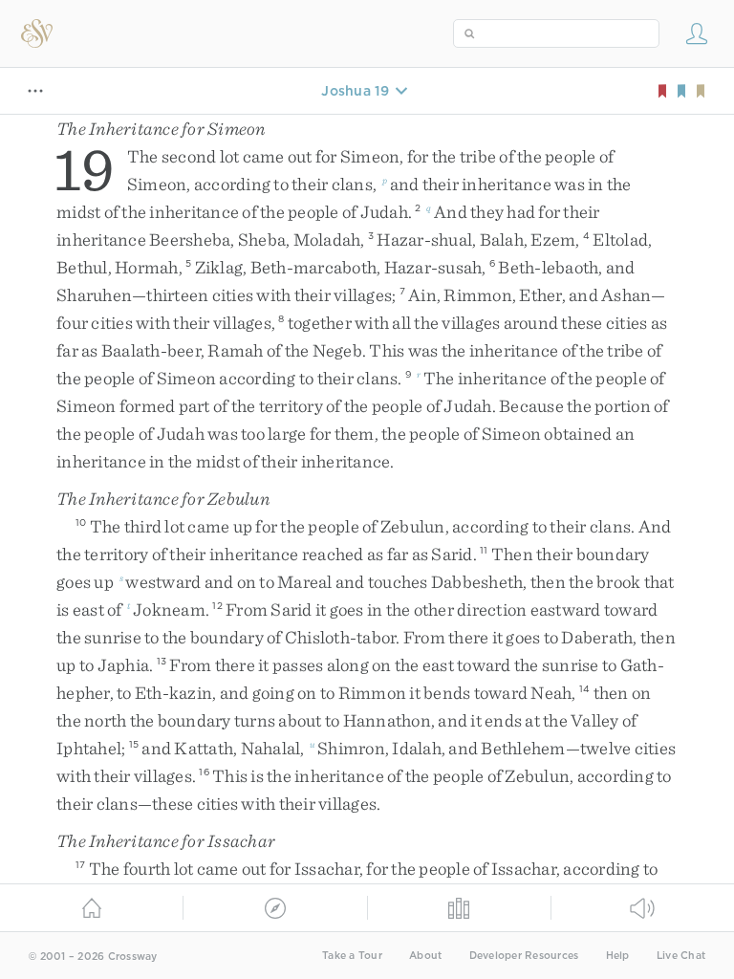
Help (618, 955)
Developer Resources (524, 955)
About (425, 955)
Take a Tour (352, 955)
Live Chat (681, 955)
